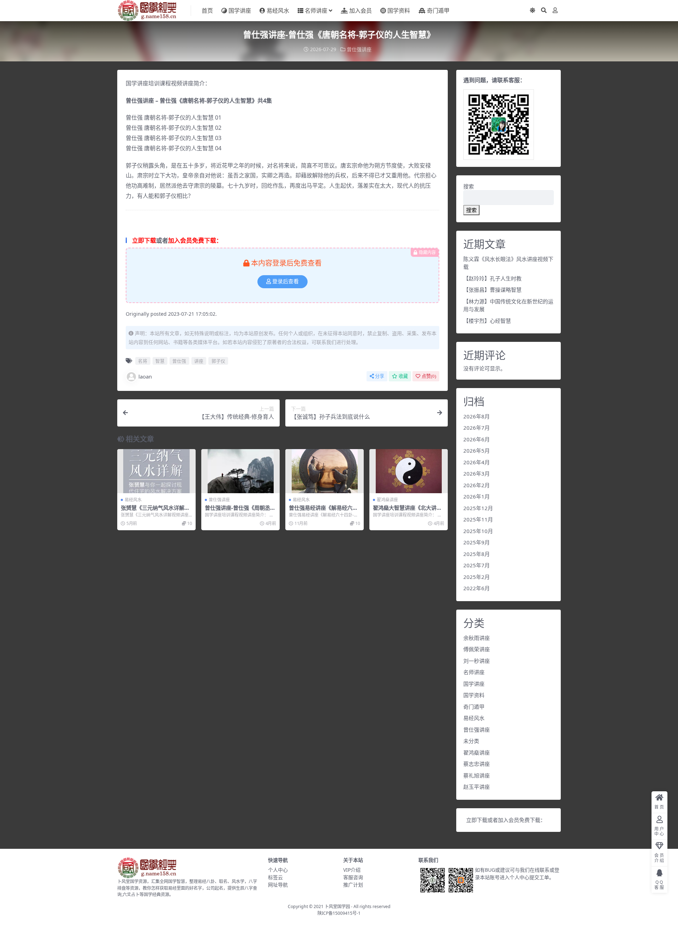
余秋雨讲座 (476, 637)
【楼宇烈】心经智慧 (487, 320)
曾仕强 (179, 361)
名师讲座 (316, 10)
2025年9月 (476, 542)
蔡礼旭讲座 (476, 775)
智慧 (160, 361)
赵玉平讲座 (476, 786)
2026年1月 (476, 496)
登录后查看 (285, 281)
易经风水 (278, 10)
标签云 (275, 877)
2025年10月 (478, 530)
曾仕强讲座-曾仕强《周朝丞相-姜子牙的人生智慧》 (237, 511)
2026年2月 (476, 485)
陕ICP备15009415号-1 (339, 913)
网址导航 (278, 884)
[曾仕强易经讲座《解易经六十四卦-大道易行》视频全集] (324, 471)
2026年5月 (476, 450)
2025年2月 (476, 576)
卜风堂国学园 (337, 906)
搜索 (468, 186)
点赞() (429, 376)
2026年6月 (476, 439)
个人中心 (278, 869)
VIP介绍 (352, 869)
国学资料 (398, 10)
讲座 (198, 361)
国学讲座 (239, 10)
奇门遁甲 (438, 10)
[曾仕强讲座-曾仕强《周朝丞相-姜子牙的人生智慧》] (240, 471)
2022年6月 (476, 588)
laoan (145, 376)
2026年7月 (476, 427)
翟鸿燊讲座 (387, 500)
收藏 (403, 376)
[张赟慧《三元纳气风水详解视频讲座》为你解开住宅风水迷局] (156, 471)
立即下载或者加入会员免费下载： (506, 819)
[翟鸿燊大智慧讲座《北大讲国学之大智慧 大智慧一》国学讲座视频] (408, 471)
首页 (207, 10)
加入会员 (360, 10)
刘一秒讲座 (476, 660)
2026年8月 (476, 416)
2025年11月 (478, 519)
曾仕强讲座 (359, 49)
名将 (142, 361)
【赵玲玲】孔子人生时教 (492, 278)
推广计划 (353, 884)
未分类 (471, 740)
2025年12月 (478, 508)
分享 (379, 376)
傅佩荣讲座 (476, 649)
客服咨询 (353, 877)
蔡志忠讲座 (476, 763)
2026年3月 (476, 473)
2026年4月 (476, 462)
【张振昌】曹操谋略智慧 (492, 289)
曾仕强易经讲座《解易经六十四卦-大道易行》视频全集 (323, 511)
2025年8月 (476, 553)
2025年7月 (476, 565)
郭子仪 (218, 361)
